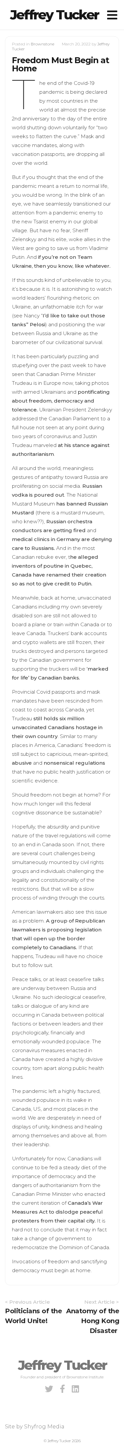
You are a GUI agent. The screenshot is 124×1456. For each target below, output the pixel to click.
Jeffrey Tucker (54, 15)
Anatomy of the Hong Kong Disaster (92, 1321)
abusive (22, 763)
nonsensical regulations (74, 763)
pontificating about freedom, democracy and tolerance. (61, 401)
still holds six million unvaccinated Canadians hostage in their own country (57, 727)
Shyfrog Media (44, 1426)
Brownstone (42, 43)
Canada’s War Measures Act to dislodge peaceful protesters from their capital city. (57, 1212)
